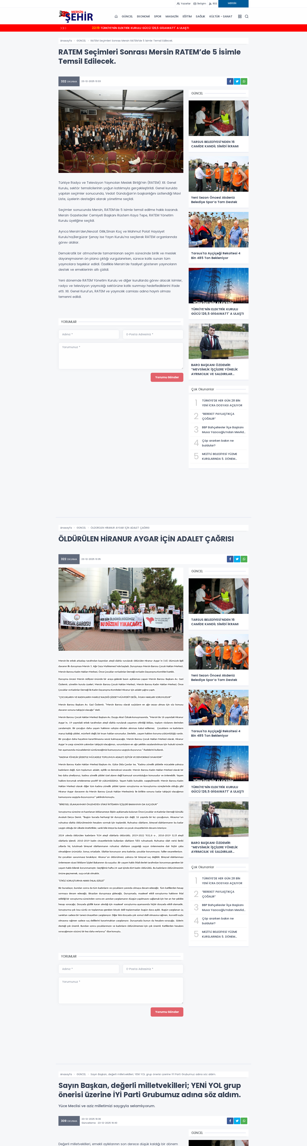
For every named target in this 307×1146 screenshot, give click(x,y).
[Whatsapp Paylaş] (244, 81)
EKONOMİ (143, 16)
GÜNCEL (127, 16)
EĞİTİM (187, 16)
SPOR (157, 16)
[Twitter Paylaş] (237, 81)
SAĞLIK (200, 16)
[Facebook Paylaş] (230, 81)
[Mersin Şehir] (76, 16)
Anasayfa (66, 40)
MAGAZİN (172, 16)
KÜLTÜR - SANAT (220, 16)
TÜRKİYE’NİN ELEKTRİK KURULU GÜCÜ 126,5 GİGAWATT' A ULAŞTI (140, 28)
